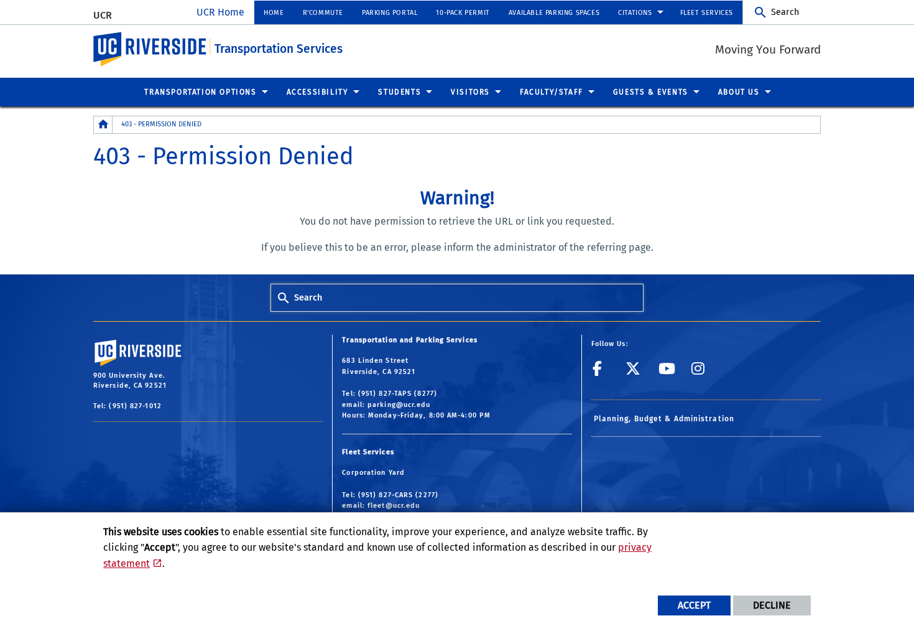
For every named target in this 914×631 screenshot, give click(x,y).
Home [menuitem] (274, 13)
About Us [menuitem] (739, 92)
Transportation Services (279, 49)
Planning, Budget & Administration (664, 418)
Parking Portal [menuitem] (389, 13)
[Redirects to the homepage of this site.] (103, 124)
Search (785, 12)
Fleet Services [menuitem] (706, 13)
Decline (772, 605)
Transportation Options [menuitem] (200, 92)
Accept (694, 605)
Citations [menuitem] (635, 13)
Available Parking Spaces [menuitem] (554, 13)
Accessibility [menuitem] (318, 92)
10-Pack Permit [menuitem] (462, 13)
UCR (102, 15)
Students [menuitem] (399, 92)
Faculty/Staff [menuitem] (551, 92)
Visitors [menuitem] (470, 92)
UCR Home (220, 12)
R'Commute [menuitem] (323, 13)
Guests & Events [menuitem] (650, 92)
